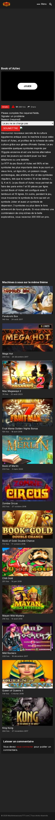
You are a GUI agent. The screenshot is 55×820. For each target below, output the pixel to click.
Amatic (5, 107)
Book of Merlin (10, 466)
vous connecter (24, 746)
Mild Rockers (9, 653)
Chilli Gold (7, 578)
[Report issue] (13, 106)
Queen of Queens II (12, 690)
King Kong (7, 728)
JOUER (27, 86)
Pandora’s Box (10, 316)
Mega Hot (7, 353)
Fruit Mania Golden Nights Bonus (20, 428)
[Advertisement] (27, 38)
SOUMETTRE (10, 128)
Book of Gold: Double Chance (18, 540)
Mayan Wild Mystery (13, 615)
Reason (10, 119)
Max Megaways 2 (11, 391)
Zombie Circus (10, 503)
